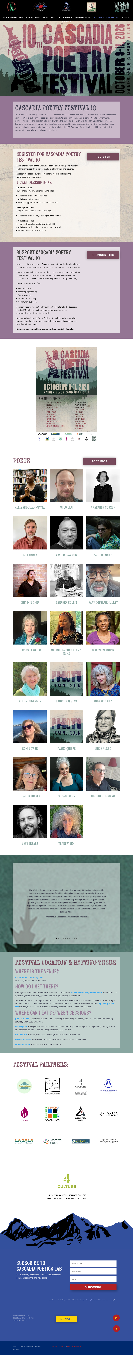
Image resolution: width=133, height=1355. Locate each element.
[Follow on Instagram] (116, 1317)
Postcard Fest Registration (18, 18)
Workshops (81, 18)
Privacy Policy (90, 1300)
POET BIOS (99, 461)
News (45, 18)
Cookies (62, 1346)
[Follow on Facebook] (116, 1328)
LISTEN (124, 18)
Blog (37, 18)
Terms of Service (105, 1300)
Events (66, 18)
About (54, 18)
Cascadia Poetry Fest (104, 18)
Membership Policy (74, 1346)
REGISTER (103, 156)
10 (76, 938)
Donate (65, 21)
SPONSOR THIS (103, 255)
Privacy (54, 1346)
